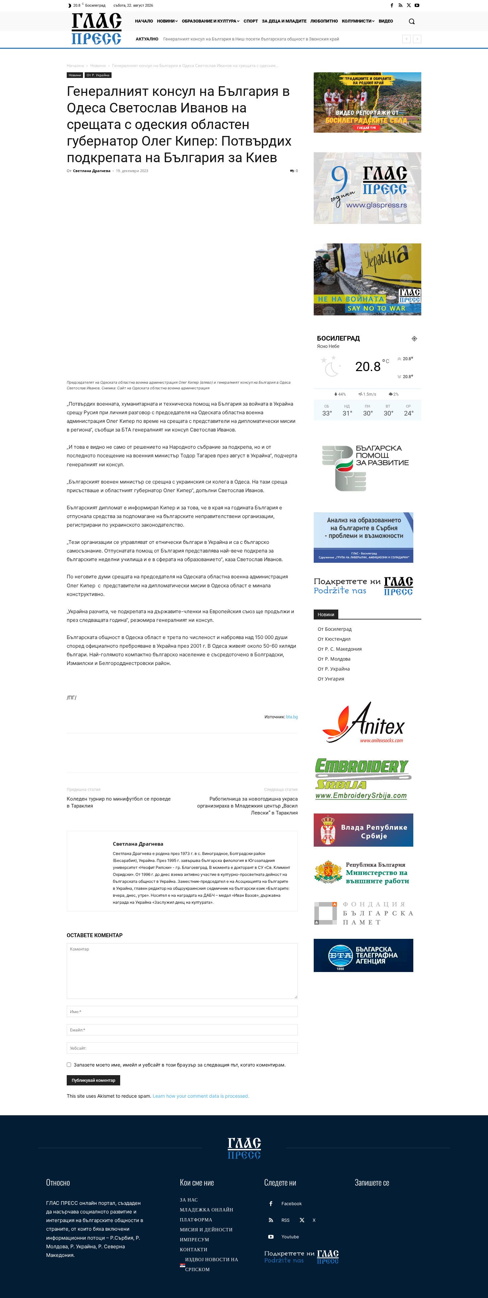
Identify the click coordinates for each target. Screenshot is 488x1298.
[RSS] (400, 5)
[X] (409, 5)
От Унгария (331, 679)
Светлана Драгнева (92, 170)
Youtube (290, 1236)
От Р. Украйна (98, 75)
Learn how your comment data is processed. (201, 1096)
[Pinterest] (104, 185)
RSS (285, 1220)
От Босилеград (335, 629)
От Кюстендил (334, 639)
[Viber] (180, 185)
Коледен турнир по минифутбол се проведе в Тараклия (119, 802)
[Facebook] (392, 5)
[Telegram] (165, 185)
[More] (196, 185)
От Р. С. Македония (340, 649)
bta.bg (292, 716)
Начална (75, 65)
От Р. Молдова (334, 659)
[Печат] (149, 185)
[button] (411, 21)
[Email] (134, 185)
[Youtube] (417, 5)
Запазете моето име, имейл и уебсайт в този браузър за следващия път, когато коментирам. (180, 1065)
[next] (417, 39)
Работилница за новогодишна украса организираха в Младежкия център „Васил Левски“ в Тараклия (247, 806)
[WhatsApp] (119, 185)
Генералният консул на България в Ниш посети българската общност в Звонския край (251, 38)
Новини (98, 65)
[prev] (406, 39)
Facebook (292, 1203)
